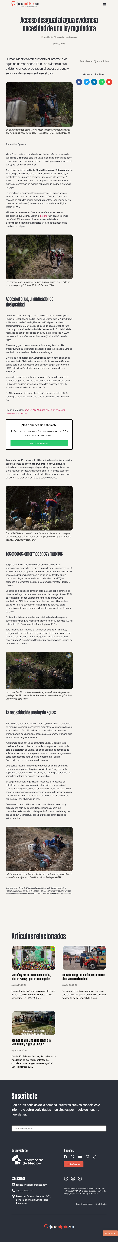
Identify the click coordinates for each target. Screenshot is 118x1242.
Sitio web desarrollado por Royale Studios (91, 1204)
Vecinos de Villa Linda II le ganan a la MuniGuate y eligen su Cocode (31, 1042)
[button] (79, 82)
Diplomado (59, 37)
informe (43, 215)
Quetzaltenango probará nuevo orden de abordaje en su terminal (83, 977)
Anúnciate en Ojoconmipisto (94, 61)
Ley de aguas (71, 37)
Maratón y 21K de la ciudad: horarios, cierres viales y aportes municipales (31, 977)
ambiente (48, 37)
